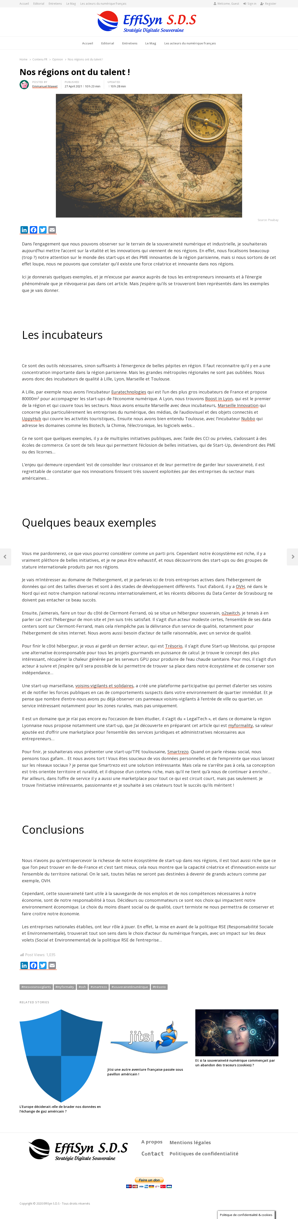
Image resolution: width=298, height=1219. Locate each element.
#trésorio (159, 987)
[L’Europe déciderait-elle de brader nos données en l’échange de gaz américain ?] (61, 1012)
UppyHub (31, 418)
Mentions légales (190, 1142)
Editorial (38, 4)
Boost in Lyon (219, 398)
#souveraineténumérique (130, 987)
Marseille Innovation (238, 405)
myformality (240, 725)
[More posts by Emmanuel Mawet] (24, 83)
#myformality (64, 987)
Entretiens (55, 4)
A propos (152, 1142)
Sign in (251, 4)
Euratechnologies (128, 392)
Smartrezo (178, 751)
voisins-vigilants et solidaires (104, 685)
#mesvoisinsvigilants (36, 987)
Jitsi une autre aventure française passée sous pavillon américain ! (145, 1071)
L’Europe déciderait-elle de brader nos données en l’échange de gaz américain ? (60, 1108)
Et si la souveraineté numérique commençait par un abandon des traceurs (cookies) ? (235, 1062)
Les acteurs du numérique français (103, 4)
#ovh (82, 987)
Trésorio (173, 646)
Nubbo (248, 418)
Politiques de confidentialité (203, 1153)
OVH (240, 586)
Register (270, 4)
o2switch (231, 613)
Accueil (24, 4)
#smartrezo (99, 987)
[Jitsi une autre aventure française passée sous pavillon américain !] (148, 1012)
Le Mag (71, 4)
